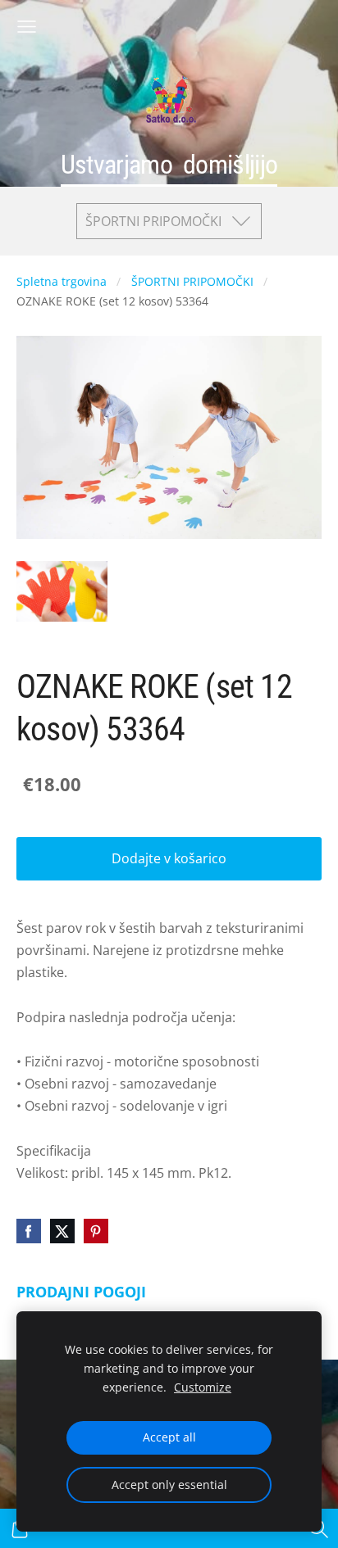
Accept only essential (169, 1484)
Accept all (169, 1437)
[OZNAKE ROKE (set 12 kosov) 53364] (61, 591)
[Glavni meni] (26, 26)
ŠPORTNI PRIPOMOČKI (192, 281)
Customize (202, 1387)
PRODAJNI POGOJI (81, 1291)
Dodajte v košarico (169, 858)
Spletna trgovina (61, 281)
